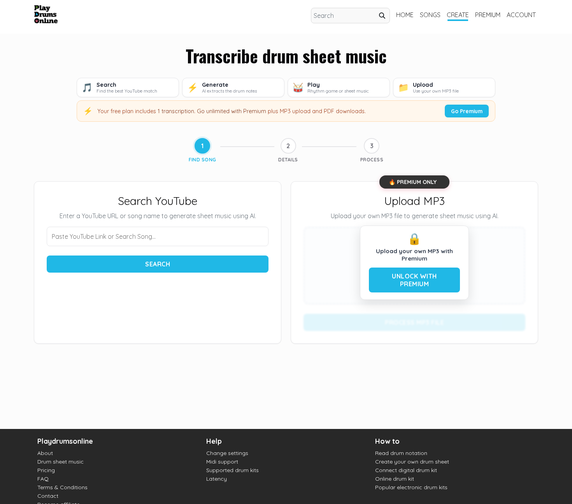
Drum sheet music (60, 461)
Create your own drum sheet (412, 461)
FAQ (43, 478)
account (521, 15)
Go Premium (467, 111)
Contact (47, 495)
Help (214, 441)
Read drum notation (401, 453)
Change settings (227, 453)
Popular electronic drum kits (411, 487)
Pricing (46, 470)
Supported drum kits (232, 470)
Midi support (222, 461)
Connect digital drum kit (406, 470)
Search (157, 264)
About (45, 453)
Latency (216, 478)
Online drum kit (394, 478)
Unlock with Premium (414, 280)
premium (487, 15)
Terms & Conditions (62, 487)
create (458, 15)
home (405, 15)
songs (430, 15)
